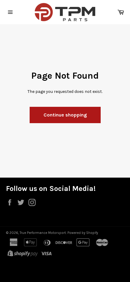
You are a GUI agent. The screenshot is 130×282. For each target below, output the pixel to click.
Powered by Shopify (82, 233)
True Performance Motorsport (43, 233)
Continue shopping (65, 115)
